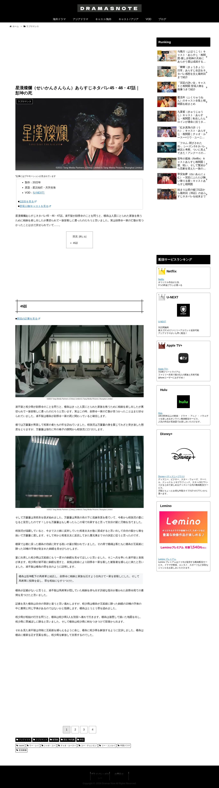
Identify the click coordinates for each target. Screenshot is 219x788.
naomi (21, 745)
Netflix (161, 279)
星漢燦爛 (22, 750)
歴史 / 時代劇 (69, 739)
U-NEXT (162, 321)
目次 (75, 236)
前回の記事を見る (27, 318)
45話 (75, 243)
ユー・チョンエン (89, 745)
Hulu (160, 413)
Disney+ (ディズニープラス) (171, 476)
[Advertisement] (79, 58)
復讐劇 (55, 739)
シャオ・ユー (49, 745)
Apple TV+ (163, 369)
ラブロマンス (41, 739)
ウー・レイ (34, 745)
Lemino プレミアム (167, 559)
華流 (82, 739)
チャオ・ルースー (68, 745)
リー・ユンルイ (108, 745)
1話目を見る (27, 201)
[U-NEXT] (39, 192)
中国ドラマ (125, 745)
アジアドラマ (24, 739)
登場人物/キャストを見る (34, 206)
